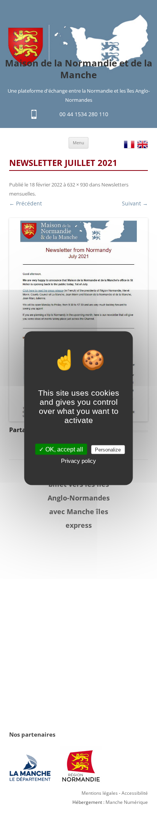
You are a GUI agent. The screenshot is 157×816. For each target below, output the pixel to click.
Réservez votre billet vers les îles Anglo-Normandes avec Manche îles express (79, 498)
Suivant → (135, 203)
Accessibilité (135, 793)
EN (142, 144)
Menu (78, 142)
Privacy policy (78, 460)
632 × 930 (77, 184)
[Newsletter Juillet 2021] (78, 319)
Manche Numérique (127, 802)
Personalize (108, 449)
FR (129, 144)
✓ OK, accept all (61, 449)
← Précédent (25, 203)
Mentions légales (100, 793)
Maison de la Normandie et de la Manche (78, 69)
